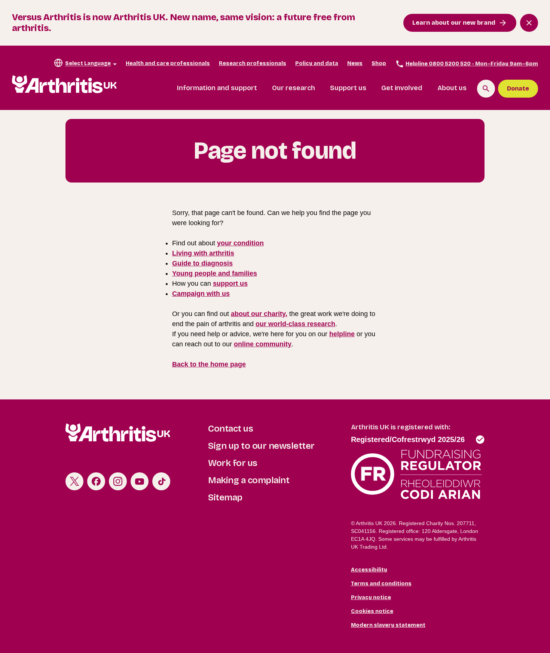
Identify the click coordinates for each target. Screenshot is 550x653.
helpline (342, 334)
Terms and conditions (381, 583)
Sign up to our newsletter (261, 446)
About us (452, 88)
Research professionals (252, 63)
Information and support (217, 88)
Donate (518, 88)
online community (262, 344)
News (355, 63)
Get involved (401, 88)
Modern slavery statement (388, 625)
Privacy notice (371, 597)
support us (230, 283)
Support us (348, 88)
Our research (293, 88)
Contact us (230, 428)
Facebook (96, 481)
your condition (240, 243)
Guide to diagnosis (202, 263)
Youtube (140, 481)
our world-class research (295, 324)
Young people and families (214, 273)
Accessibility (369, 570)
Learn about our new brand (453, 22)
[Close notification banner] (529, 23)
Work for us (232, 463)
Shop (379, 63)
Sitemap (225, 497)
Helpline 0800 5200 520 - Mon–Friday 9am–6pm (472, 64)
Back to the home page (209, 364)
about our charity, (259, 314)
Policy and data (316, 63)
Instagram (118, 481)
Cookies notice (372, 611)
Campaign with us (201, 293)
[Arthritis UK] (64, 84)
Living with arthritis (203, 253)
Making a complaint (248, 480)
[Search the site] (486, 89)
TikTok (161, 481)
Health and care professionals (168, 63)
